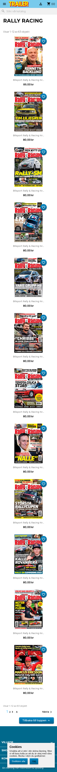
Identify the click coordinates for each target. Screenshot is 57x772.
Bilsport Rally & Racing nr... (28, 80)
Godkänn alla (18, 761)
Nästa (47, 712)
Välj (34, 761)
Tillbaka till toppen (36, 721)
